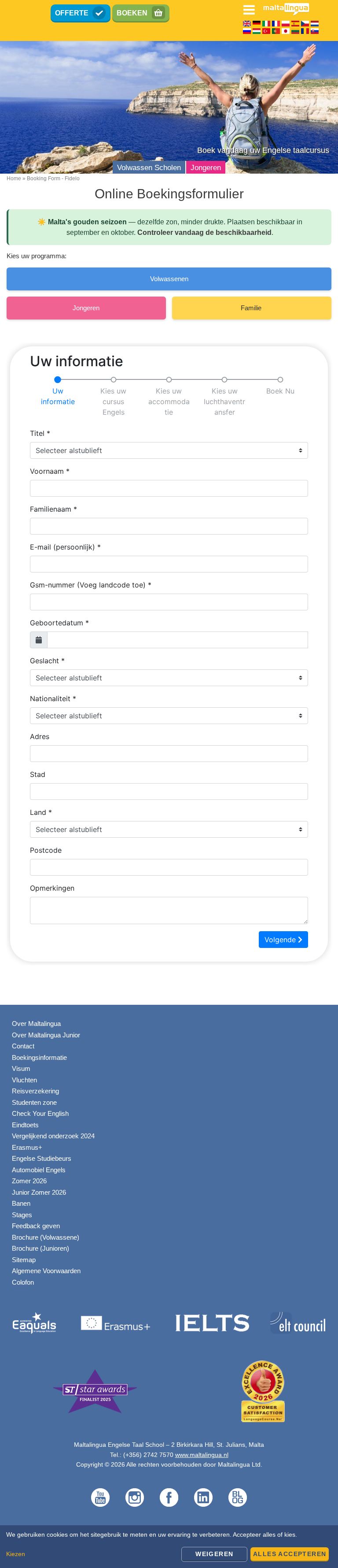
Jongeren (206, 167)
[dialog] (169, 1546)
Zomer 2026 (29, 1181)
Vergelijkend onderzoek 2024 (53, 1136)
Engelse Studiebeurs (41, 1158)
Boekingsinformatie (39, 1057)
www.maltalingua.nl (201, 1454)
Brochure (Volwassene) (45, 1237)
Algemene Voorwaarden (46, 1270)
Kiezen (15, 1553)
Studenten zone (34, 1102)
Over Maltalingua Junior (46, 1035)
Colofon (23, 1282)
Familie (252, 308)
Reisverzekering (35, 1091)
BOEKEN (132, 13)
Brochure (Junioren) (40, 1248)
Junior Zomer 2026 (39, 1192)
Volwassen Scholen (149, 167)
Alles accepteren (289, 1553)
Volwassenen (169, 278)
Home (14, 178)
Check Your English (40, 1113)
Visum (21, 1068)
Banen (21, 1203)
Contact (23, 1046)
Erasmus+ (27, 1147)
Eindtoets (25, 1125)
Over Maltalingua (36, 1023)
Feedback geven (36, 1226)
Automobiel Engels (39, 1170)
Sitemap (24, 1259)
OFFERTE (71, 13)
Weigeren (214, 1553)
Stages (22, 1215)
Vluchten (24, 1080)
